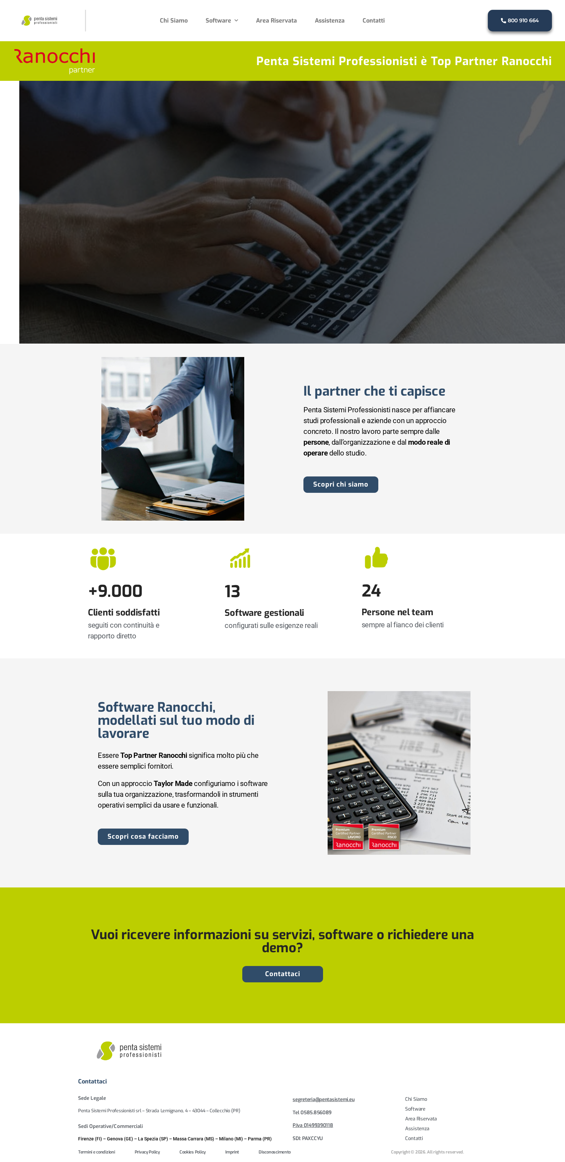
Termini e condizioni (96, 1152)
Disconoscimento (275, 1152)
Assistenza (330, 21)
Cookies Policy (193, 1152)
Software (218, 21)
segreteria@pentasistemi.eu (323, 1099)
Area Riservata (276, 21)
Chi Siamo (174, 21)
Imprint (232, 1152)
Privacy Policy (147, 1152)
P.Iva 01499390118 (313, 1125)
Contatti (374, 21)
